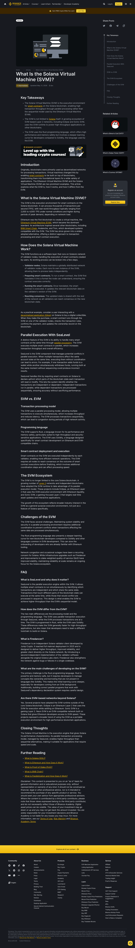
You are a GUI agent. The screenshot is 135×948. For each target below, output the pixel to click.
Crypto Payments (63, 873)
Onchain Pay (86, 875)
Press (35, 875)
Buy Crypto (61, 867)
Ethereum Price (86, 894)
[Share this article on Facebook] (111, 26)
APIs (106, 904)
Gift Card (60, 881)
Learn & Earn (86, 885)
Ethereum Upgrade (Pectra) (90, 905)
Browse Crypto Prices (88, 888)
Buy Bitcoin (85, 907)
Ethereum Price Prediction (90, 902)
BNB (106, 870)
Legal (35, 878)
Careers (36, 867)
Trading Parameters (111, 909)
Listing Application (87, 867)
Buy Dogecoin (86, 916)
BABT (59, 892)
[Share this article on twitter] (104, 26)
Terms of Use (23, 937)
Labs (83, 873)
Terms (36, 881)
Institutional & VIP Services (90, 870)
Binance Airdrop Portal (112, 912)
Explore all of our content (66, 849)
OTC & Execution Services (113, 873)
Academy (61, 878)
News (35, 873)
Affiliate (107, 864)
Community (37, 892)
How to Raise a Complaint (113, 918)
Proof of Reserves (111, 881)
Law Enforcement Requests (114, 915)
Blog (35, 889)
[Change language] (126, 4)
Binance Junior (62, 875)
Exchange (61, 864)
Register (118, 4)
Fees (106, 901)
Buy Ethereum (86, 919)
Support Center (110, 894)
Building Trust (38, 886)
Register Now (115, 202)
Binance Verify (110, 907)
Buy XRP (84, 913)
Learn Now (80, 11)
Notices (36, 898)
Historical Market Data (112, 875)
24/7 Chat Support (111, 891)
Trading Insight (110, 878)
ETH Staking (62, 889)
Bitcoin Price (86, 891)
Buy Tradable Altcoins (89, 921)
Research (61, 895)
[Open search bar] (103, 4)
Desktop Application (40, 903)
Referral (107, 867)
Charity (60, 898)
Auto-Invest (61, 886)
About (36, 864)
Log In (110, 4)
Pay (59, 870)
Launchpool (61, 884)
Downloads (37, 900)
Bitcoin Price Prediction (89, 899)
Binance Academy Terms (44, 937)
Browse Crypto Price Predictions (92, 896)
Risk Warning (38, 895)
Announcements (39, 870)
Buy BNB (84, 910)
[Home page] (15, 4)
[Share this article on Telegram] (117, 26)
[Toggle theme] (130, 4)
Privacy (36, 884)
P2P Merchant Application (90, 864)
